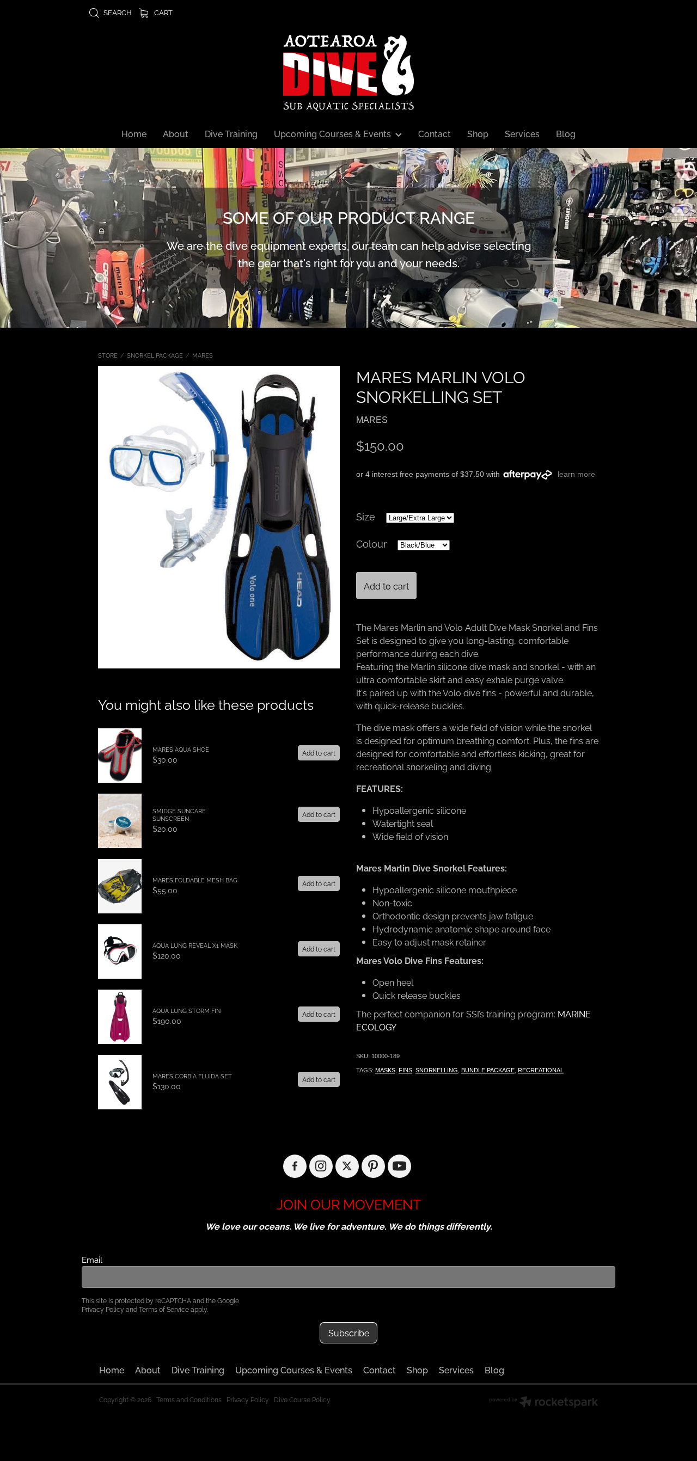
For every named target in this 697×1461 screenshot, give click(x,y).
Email (92, 1259)
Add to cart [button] (386, 586)
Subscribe (348, 1333)
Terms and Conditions (189, 1399)
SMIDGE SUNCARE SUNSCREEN (179, 814)
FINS (405, 1070)
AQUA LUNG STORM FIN (186, 1010)
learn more (576, 474)
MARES (202, 355)
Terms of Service (164, 1308)
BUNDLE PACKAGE (488, 1070)
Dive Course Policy (302, 1399)
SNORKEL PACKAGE (155, 355)
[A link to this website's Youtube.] (399, 1166)
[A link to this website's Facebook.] (295, 1166)
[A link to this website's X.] (347, 1166)
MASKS (385, 1070)
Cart (162, 12)
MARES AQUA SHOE (180, 749)
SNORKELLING (436, 1070)
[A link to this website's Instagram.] (321, 1166)
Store (108, 355)
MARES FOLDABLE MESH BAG (194, 879)
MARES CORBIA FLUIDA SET (192, 1075)
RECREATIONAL (541, 1070)
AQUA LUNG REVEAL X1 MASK (194, 945)
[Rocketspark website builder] (543, 1403)
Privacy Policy (103, 1308)
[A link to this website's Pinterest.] (373, 1166)
